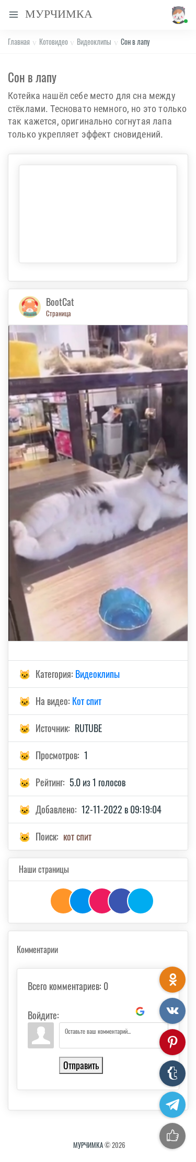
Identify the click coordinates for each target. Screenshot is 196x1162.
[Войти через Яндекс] (122, 1011)
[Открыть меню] (13, 15)
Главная (19, 41)
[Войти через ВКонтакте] (87, 1011)
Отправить (81, 1065)
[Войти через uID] (69, 1011)
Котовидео (53, 41)
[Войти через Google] (140, 1011)
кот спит (77, 836)
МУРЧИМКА (88, 1145)
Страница (58, 313)
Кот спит (86, 701)
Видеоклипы (94, 41)
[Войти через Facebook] (104, 1011)
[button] (177, 15)
